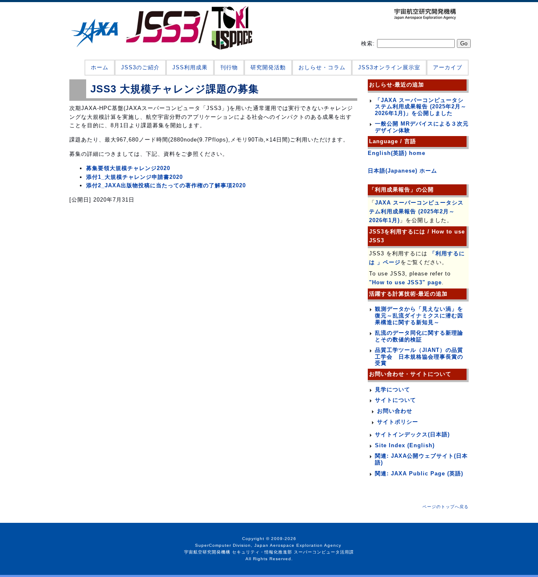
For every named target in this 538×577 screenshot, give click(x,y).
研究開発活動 (268, 67)
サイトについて (395, 400)
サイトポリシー (397, 422)
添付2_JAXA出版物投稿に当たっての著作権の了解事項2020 (166, 185)
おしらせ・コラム (321, 67)
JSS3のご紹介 (140, 67)
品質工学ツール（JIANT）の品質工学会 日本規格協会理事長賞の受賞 (419, 356)
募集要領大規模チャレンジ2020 (128, 168)
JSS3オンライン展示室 (389, 67)
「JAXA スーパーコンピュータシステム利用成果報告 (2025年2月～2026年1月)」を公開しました (421, 106)
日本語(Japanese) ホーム (402, 171)
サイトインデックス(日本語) (412, 434)
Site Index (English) (405, 445)
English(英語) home (396, 153)
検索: (369, 43)
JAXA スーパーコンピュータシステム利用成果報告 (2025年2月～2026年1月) (416, 211)
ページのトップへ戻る (445, 506)
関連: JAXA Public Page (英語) (419, 473)
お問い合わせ (394, 411)
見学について (392, 389)
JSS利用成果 (190, 67)
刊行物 (229, 67)
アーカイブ (447, 67)
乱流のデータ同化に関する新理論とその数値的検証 (419, 336)
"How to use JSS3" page (405, 282)
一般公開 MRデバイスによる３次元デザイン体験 (422, 127)
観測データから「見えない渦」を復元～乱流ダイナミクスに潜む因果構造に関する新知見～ (419, 315)
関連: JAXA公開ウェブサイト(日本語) (421, 459)
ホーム (99, 67)
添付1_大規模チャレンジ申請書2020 (134, 177)
